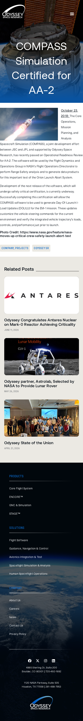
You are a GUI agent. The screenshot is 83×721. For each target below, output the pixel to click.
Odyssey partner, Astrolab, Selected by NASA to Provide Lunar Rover (39, 383)
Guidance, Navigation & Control (28, 548)
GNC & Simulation (20, 505)
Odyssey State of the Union (28, 442)
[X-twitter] (37, 660)
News (12, 617)
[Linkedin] (53, 660)
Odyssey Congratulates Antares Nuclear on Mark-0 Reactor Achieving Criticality (40, 322)
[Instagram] (45, 660)
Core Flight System (21, 488)
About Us (14, 600)
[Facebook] (29, 660)
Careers (14, 609)
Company (8, 248)
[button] (72, 14)
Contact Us (16, 625)
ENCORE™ (16, 497)
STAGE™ (14, 514)
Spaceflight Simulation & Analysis (29, 565)
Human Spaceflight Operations (28, 574)
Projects (22, 248)
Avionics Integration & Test (25, 557)
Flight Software (18, 540)
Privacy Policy (17, 634)
